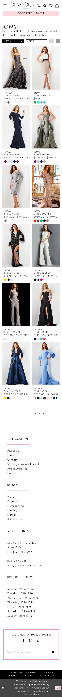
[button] (5, 5)
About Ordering (17, 469)
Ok (58, 688)
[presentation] (16, 68)
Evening (12, 510)
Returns (28, 676)
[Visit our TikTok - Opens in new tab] (38, 641)
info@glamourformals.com (24, 565)
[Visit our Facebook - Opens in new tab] (24, 640)
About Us (13, 451)
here (36, 695)
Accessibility (47, 676)
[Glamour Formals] (22, 5)
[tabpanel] (38, 398)
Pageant (12, 501)
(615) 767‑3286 (17, 561)
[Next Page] (43, 414)
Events (11, 455)
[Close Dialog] (3, 688)
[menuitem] (5, 5)
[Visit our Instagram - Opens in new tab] (30, 640)
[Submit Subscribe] (54, 652)
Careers (12, 473)
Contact (12, 460)
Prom (10, 497)
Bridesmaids (15, 519)
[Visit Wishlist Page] (51, 5)
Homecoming (15, 506)
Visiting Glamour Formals (24, 464)
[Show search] (45, 5)
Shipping (12, 676)
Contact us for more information (28, 35)
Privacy (48, 673)
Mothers (12, 515)
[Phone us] (39, 5)
